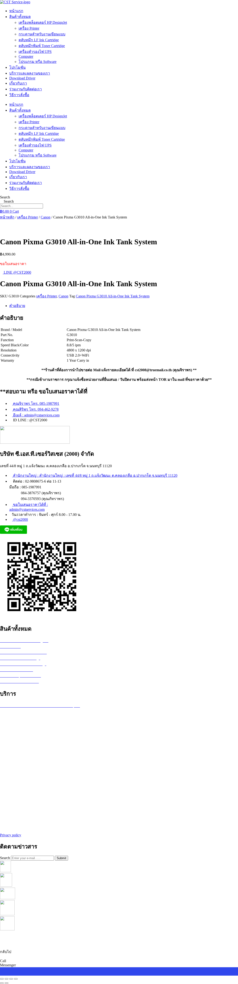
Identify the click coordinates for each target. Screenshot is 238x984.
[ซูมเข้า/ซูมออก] (2, 979)
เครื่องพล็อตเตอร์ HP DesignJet (43, 22)
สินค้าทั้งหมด (20, 17)
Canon (45, 217)
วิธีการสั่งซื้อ (19, 95)
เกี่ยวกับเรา (18, 83)
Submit (61, 858)
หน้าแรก (16, 11)
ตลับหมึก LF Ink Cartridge (39, 40)
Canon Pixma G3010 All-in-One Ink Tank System (112, 296)
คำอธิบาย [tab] (17, 306)
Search (5, 197)
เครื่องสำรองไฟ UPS (35, 52)
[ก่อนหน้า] (2, 983)
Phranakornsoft (147, 938)
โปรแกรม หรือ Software (37, 62)
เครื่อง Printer (29, 28)
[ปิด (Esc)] (16, 979)
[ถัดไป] (6, 983)
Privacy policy (10, 835)
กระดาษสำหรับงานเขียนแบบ (42, 34)
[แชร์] (11, 979)
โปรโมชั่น (17, 67)
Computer (26, 56)
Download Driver (22, 78)
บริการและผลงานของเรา (29, 73)
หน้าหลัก (7, 217)
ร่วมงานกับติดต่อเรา (25, 89)
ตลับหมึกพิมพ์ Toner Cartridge (42, 46)
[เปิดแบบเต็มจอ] (6, 979)
